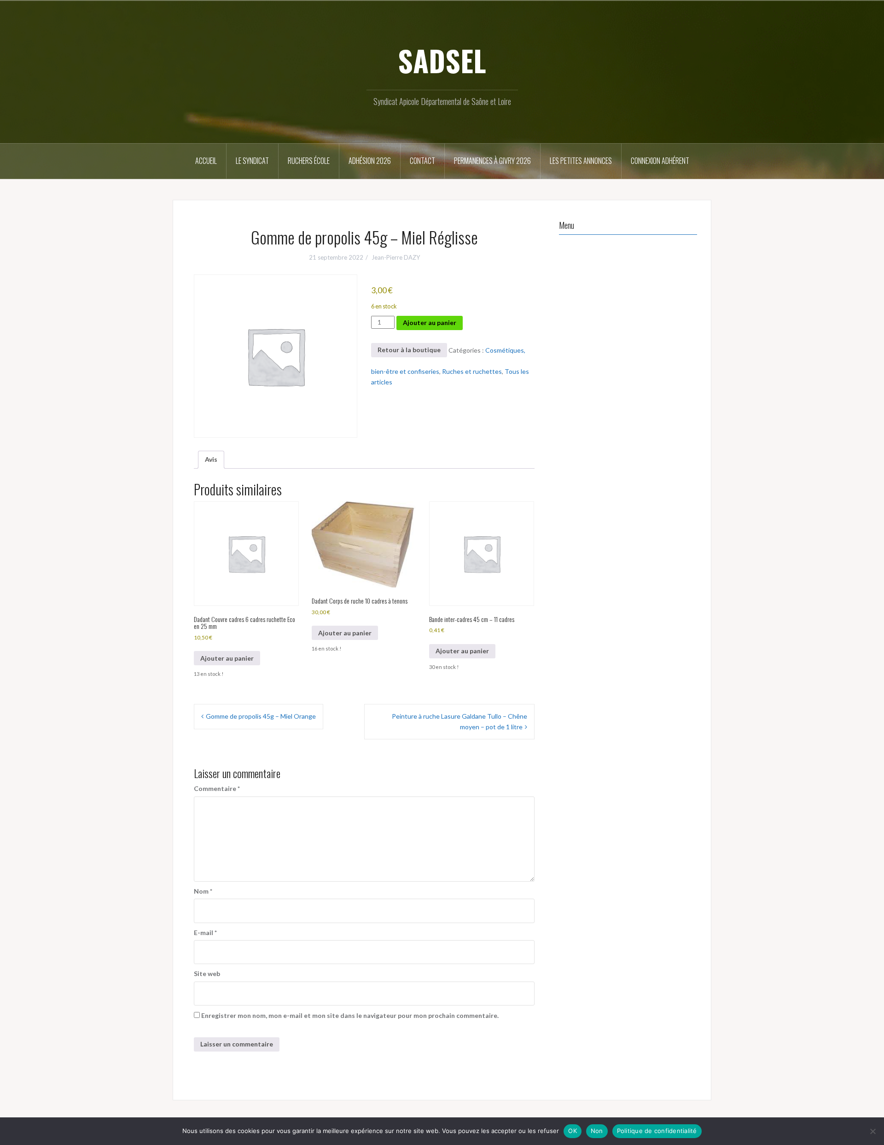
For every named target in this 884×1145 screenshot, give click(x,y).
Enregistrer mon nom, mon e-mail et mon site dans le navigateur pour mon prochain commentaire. (350, 1015)
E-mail (205, 932)
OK (572, 1130)
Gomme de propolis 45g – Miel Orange (261, 716)
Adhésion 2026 (370, 160)
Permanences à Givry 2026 (492, 160)
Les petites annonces (581, 160)
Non (597, 1130)
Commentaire (217, 788)
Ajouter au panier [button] (227, 658)
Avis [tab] (211, 459)
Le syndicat (252, 160)
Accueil (206, 160)
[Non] (872, 1131)
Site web (207, 973)
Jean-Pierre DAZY (396, 257)
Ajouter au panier (429, 322)
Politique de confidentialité (657, 1130)
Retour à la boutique (409, 350)
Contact (422, 160)
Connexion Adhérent (660, 160)
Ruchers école (309, 160)
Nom (203, 891)
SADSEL (442, 60)
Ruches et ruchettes (472, 371)
